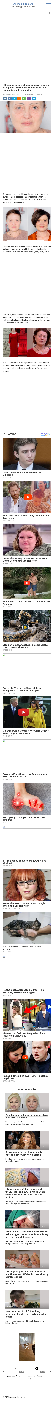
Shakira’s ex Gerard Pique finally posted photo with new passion (23, 1153)
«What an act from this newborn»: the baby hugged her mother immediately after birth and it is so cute (27, 1234)
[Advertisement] (27, 49)
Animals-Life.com (23, 3)
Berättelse (29, 95)
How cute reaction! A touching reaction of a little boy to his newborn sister (26, 1314)
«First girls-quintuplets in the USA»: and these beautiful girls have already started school (26, 1274)
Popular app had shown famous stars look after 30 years (26, 1116)
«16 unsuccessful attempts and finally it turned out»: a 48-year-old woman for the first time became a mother (25, 1193)
